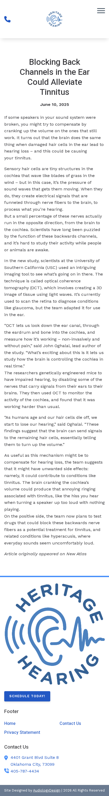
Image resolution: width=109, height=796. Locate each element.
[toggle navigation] (101, 10)
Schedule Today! (27, 696)
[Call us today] (7, 19)
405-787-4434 (25, 771)
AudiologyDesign (46, 790)
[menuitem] (26, 723)
